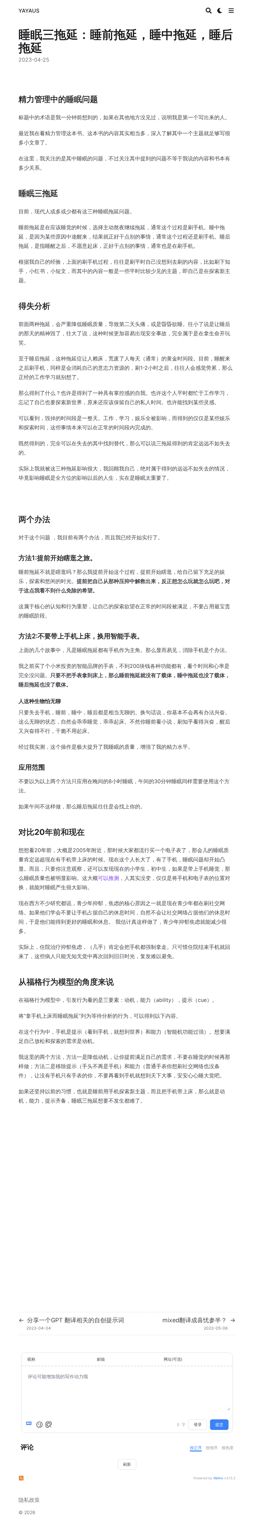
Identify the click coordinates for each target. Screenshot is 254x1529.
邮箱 (101, 1359)
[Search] (209, 11)
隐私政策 (29, 1500)
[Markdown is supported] (30, 1425)
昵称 (31, 1359)
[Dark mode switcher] (220, 11)
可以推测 (108, 878)
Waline (218, 1478)
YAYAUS (29, 10)
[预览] (49, 1425)
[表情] (39, 1425)
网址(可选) (173, 1359)
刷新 (127, 1464)
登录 (198, 1424)
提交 (219, 1424)
